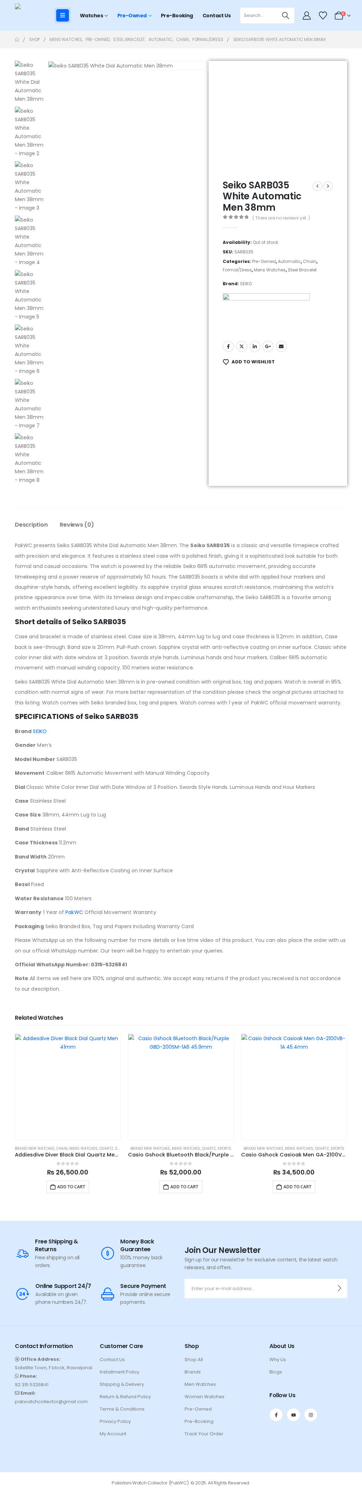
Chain (309, 261)
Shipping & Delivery (122, 1384)
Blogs (275, 1372)
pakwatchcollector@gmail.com (51, 1401)
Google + (268, 346)
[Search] (285, 15)
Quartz (106, 1148)
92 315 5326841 (31, 1384)
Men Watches (200, 1384)
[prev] (317, 186)
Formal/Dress (237, 270)
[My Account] (307, 15)
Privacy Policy (115, 1421)
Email (281, 346)
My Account (113, 1433)
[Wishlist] (323, 15)
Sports (224, 1148)
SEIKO (246, 284)
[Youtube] (293, 1415)
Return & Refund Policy (125, 1396)
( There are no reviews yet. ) (281, 218)
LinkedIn (255, 346)
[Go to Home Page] (17, 39)
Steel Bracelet (302, 270)
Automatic (289, 261)
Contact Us (216, 15)
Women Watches (204, 1396)
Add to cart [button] (71, 1187)
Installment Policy (119, 1372)
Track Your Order (204, 1433)
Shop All (194, 1359)
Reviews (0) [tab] (77, 525)
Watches (91, 15)
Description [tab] (31, 525)
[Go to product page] (68, 1086)
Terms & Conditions (122, 1409)
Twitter (241, 346)
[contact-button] (339, 1288)
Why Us (277, 1359)
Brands (193, 1372)
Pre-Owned (132, 15)
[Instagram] (310, 1415)
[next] (328, 186)
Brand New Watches (34, 1148)
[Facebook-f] (276, 1415)
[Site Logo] (29, 15)
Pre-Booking (177, 15)
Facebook (228, 346)
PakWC (74, 912)
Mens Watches (270, 270)
